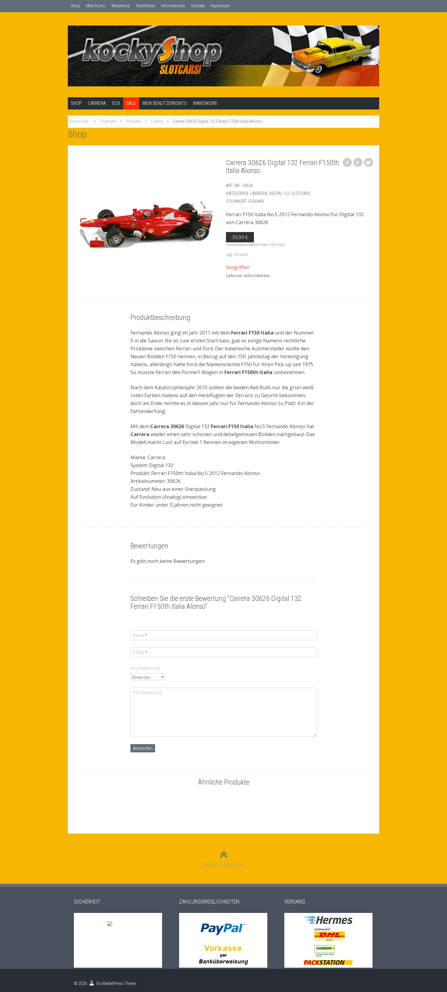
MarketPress (112, 983)
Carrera (97, 103)
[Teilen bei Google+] (357, 162)
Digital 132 (279, 193)
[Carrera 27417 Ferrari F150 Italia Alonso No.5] (147, 225)
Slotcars (300, 193)
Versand (241, 254)
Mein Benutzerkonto (164, 103)
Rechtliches (145, 5)
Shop (75, 5)
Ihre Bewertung (145, 668)
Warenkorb (121, 5)
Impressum (220, 5)
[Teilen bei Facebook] (347, 162)
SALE (131, 103)
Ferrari (256, 201)
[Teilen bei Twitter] (368, 162)
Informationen (173, 5)
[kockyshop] (223, 56)
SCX (116, 103)
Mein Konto (96, 5)
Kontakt (198, 5)
